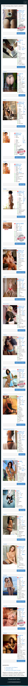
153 (22, 254)
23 (22, 76)
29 (22, 434)
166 (22, 373)
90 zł (23, 404)
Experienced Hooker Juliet (9, 459)
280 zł (24, 112)
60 (22, 342)
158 (24, 106)
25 (23, 136)
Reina (4, 100)
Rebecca (5, 394)
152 (19, 168)
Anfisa (4, 38)
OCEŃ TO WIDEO (20, 40)
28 (22, 372)
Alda (4, 488)
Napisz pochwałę (21, 67)
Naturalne (24, 48)
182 (22, 44)
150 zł (23, 314)
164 (19, 226)
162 (22, 283)
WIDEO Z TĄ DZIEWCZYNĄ (20, 11)
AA (22, 17)
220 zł (24, 201)
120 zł (23, 49)
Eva (4, 131)
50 (22, 47)
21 (22, 43)
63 (22, 284)
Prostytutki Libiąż (9, 669)
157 (22, 520)
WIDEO (20, 461)
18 (22, 638)
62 (23, 140)
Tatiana (5, 335)
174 (20, 493)
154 (22, 581)
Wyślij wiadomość (21, 33)
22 (22, 13)
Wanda (5, 514)
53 (22, 468)
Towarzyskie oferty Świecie (11, 667)
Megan (5, 221)
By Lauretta (6, 304)
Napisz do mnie (21, 330)
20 (19, 167)
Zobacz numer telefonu (20, 157)
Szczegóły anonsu (20, 272)
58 (22, 16)
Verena (5, 71)
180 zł (24, 142)
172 (22, 78)
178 (22, 14)
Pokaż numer (21, 95)
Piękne (23, 313)
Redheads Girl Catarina (8, 429)
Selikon (20, 229)
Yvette (4, 162)
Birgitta (5, 189)
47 (19, 227)
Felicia (4, 248)
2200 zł (23, 554)
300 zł (20, 172)
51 (20, 495)
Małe (24, 141)
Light (4, 276)
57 (22, 583)
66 (23, 109)
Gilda (4, 8)
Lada (4, 367)
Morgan (5, 575)
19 (23, 105)
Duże (23, 376)
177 (24, 195)
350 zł (23, 470)
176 (23, 137)
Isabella (5, 606)
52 (21, 256)
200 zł (23, 18)
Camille (5, 544)
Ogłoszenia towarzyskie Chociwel (13, 670)
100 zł (23, 287)
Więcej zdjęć (22, 184)
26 (21, 253)
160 (22, 400)
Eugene (5, 633)
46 (22, 79)
